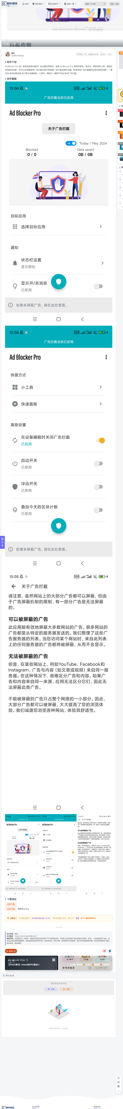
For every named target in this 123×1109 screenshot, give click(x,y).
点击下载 (11, 904)
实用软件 (13, 44)
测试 (13, 53)
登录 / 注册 (114, 4)
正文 (19, 44)
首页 (7, 44)
